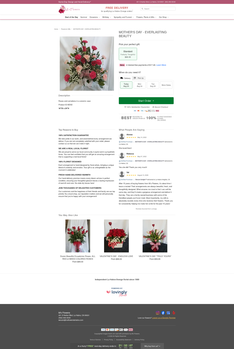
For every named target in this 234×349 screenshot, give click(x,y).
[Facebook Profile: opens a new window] (163, 312)
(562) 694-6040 (64, 317)
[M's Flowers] (76, 9)
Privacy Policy (108, 339)
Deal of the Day (71, 17)
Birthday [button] (105, 17)
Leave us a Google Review (164, 317)
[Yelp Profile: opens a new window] (174, 312)
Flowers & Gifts (65, 29)
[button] (227, 339)
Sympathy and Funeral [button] (123, 17)
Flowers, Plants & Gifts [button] (145, 17)
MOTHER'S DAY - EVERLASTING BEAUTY (149, 142)
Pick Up (141, 78)
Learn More (161, 65)
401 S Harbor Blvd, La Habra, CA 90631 (73, 315)
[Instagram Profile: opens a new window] (157, 312)
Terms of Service (95, 339)
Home (56, 29)
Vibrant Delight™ (141, 179)
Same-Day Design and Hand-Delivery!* (74, 1)
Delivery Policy (139, 339)
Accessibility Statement (123, 339)
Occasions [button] (94, 17)
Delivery (127, 78)
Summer (83, 17)
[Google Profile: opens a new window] (168, 312)
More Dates (166, 85)
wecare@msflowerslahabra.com (70, 320)
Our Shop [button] (163, 17)
